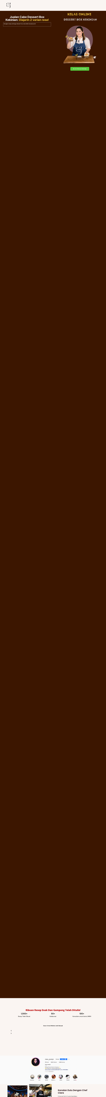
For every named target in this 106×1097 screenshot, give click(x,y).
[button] (53, 1030)
